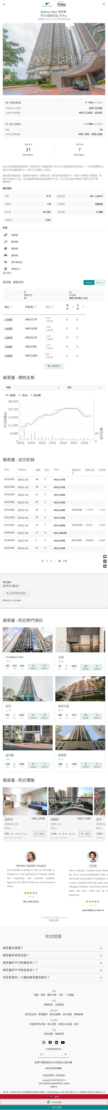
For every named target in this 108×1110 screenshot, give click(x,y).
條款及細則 (60, 1075)
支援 (54, 1030)
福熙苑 (9, 819)
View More (27, 154)
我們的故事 (30, 1014)
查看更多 (55, 365)
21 (25, 298)
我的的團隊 (55, 1014)
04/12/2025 (9, 502)
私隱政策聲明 (48, 1075)
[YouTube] (63, 1042)
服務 (54, 991)
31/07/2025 (9, 548)
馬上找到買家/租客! (16, 593)
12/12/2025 (9, 494)
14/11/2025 (9, 517)
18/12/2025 (9, 479)
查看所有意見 (54, 920)
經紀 (54, 1001)
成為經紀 (59, 1004)
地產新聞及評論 (37, 1024)
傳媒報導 (78, 1014)
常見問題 (48, 1033)
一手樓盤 (69, 994)
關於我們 (54, 1010)
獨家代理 (51, 994)
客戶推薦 (67, 1014)
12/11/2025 (9, 525)
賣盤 (36, 994)
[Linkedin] (56, 1042)
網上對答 (51, 1024)
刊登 (60, 994)
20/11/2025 (9, 510)
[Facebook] (50, 1042)
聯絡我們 (59, 1033)
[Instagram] (44, 1042)
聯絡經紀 (48, 1004)
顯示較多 (7, 273)
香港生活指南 (65, 1024)
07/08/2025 (9, 540)
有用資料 (54, 1020)
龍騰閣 (55, 819)
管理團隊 (42, 1014)
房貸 (76, 1024)
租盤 (43, 994)
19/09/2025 (9, 532)
